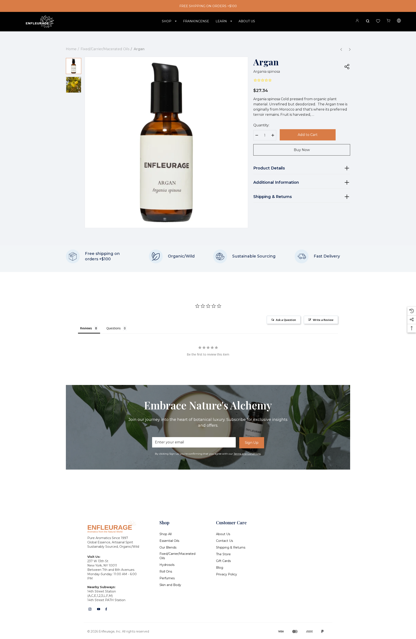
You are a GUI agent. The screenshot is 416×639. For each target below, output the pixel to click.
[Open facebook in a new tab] (106, 609)
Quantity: (261, 125)
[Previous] (341, 49)
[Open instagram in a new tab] (90, 609)
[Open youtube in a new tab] (98, 609)
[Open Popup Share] (346, 66)
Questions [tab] (113, 328)
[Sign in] (357, 21)
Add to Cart (308, 135)
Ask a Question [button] (286, 320)
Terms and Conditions (247, 453)
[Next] (350, 49)
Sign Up (251, 443)
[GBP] (399, 21)
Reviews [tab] (86, 328)
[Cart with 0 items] (388, 21)
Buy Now (302, 150)
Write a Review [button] (323, 320)
